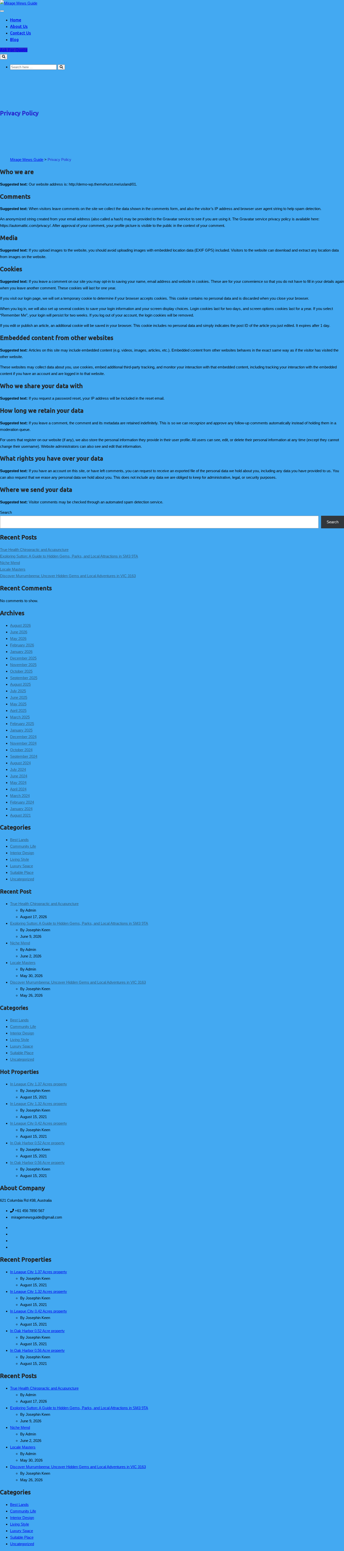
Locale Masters (12, 569)
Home (15, 20)
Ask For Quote (13, 50)
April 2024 (18, 789)
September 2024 (23, 756)
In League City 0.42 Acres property (38, 1123)
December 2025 (23, 658)
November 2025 (23, 665)
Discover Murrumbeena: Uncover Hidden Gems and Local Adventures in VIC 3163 (68, 576)
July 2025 (18, 691)
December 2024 (23, 737)
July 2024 (18, 769)
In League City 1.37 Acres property (38, 1084)
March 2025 (20, 717)
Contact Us (20, 33)
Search (6, 512)
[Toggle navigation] (2, 11)
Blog (14, 39)
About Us (19, 26)
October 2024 (21, 750)
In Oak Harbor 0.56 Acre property (37, 1162)
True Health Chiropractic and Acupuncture (34, 549)
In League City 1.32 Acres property (38, 1103)
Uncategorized (22, 879)
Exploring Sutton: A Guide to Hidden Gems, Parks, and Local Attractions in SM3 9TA (69, 556)
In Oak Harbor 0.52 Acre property (37, 1143)
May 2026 (18, 638)
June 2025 (18, 697)
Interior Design (22, 853)
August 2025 (20, 684)
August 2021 (20, 815)
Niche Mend (10, 563)
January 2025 (21, 730)
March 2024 (20, 796)
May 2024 (18, 782)
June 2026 (18, 632)
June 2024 (18, 776)
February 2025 (22, 723)
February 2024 (22, 802)
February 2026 (22, 645)
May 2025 (18, 704)
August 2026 (20, 625)
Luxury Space (21, 866)
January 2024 (21, 809)
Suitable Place (21, 872)
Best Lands (19, 840)
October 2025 (21, 671)
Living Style (19, 859)
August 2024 (20, 763)
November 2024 (23, 743)
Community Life (23, 846)
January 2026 (21, 651)
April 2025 (18, 710)
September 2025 (23, 678)
